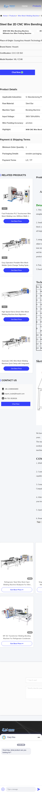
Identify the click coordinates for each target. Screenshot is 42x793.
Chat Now (16, 72)
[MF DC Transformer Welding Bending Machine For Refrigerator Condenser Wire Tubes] (17, 615)
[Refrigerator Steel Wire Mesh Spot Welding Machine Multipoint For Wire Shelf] (17, 562)
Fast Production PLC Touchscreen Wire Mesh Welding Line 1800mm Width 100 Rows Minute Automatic (16, 216)
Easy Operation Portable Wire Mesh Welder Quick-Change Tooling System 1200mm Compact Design (16, 265)
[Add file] (3, 789)
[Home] (9, 6)
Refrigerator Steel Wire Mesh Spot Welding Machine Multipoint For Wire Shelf (16, 583)
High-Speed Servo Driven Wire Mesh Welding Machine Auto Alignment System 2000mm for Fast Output (15, 314)
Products (37, 6)
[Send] (39, 789)
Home (25, 6)
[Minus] (38, 737)
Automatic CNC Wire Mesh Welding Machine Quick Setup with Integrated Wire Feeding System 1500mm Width (15, 363)
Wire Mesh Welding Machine (28, 16)
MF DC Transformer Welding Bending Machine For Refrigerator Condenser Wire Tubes (17, 637)
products (12, 16)
